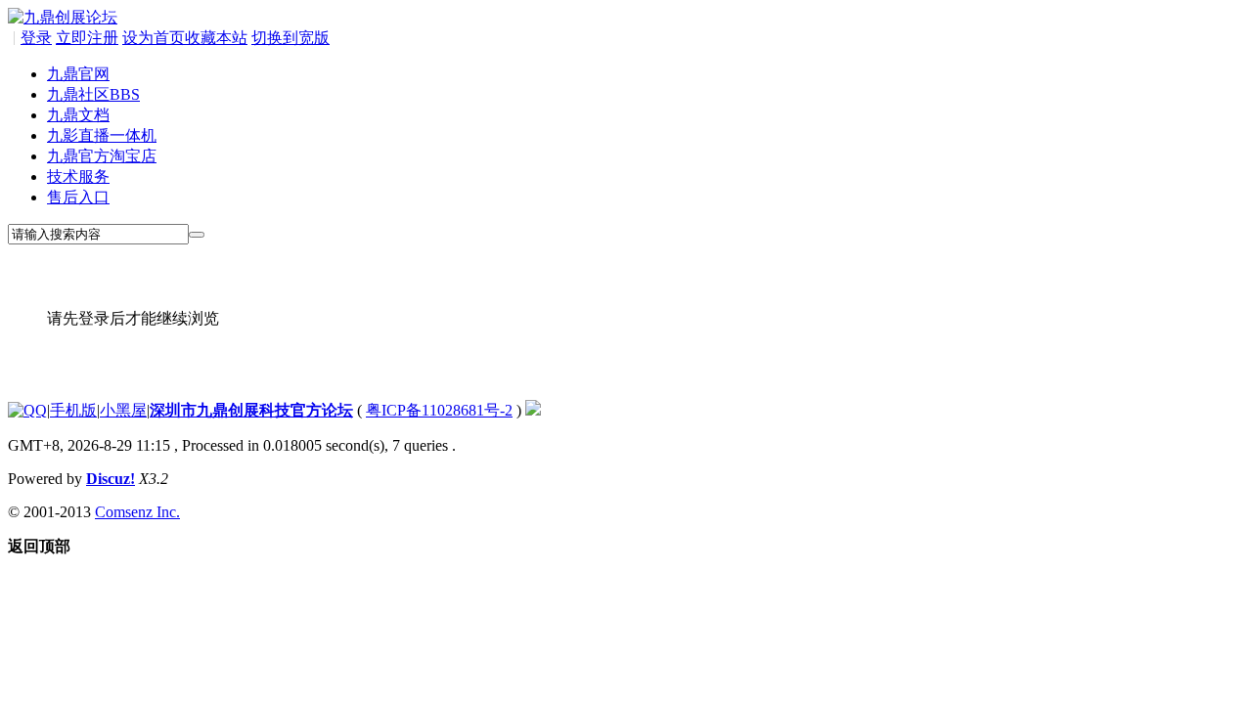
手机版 (73, 410)
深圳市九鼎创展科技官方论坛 (251, 410)
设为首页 (153, 37)
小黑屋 (123, 410)
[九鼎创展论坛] (62, 17)
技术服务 (78, 176)
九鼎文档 (78, 115)
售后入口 (78, 197)
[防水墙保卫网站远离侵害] (533, 410)
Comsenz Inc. (137, 512)
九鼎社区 (93, 94)
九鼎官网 (78, 74)
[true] (196, 235)
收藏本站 (216, 37)
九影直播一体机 (101, 135)
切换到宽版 (290, 37)
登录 (36, 37)
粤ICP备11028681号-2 (439, 410)
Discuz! (110, 478)
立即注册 (87, 37)
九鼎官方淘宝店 (101, 156)
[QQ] (27, 410)
